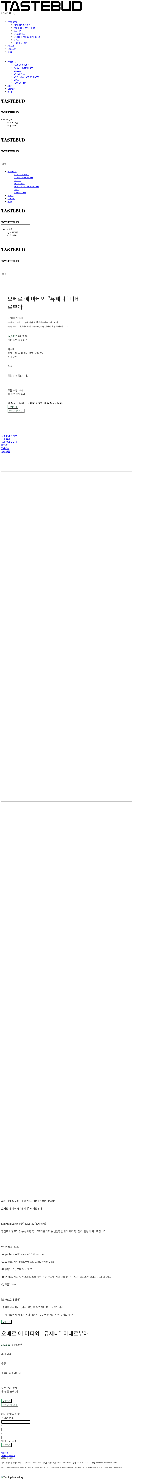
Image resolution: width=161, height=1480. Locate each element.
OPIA (16, 39)
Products (12, 21)
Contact (12, 48)
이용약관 (4, 1452)
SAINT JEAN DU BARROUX (27, 36)
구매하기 (6, 1321)
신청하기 (6, 1444)
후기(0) (4, 445)
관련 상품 (5, 451)
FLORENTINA (20, 42)
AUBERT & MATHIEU (24, 27)
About (11, 45)
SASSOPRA (19, 33)
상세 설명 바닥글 (9, 442)
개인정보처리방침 (8, 1455)
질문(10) (5, 448)
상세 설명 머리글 (9, 435)
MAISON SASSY (22, 24)
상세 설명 (5, 438)
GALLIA (17, 30)
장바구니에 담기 (10, 1404)
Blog (10, 51)
